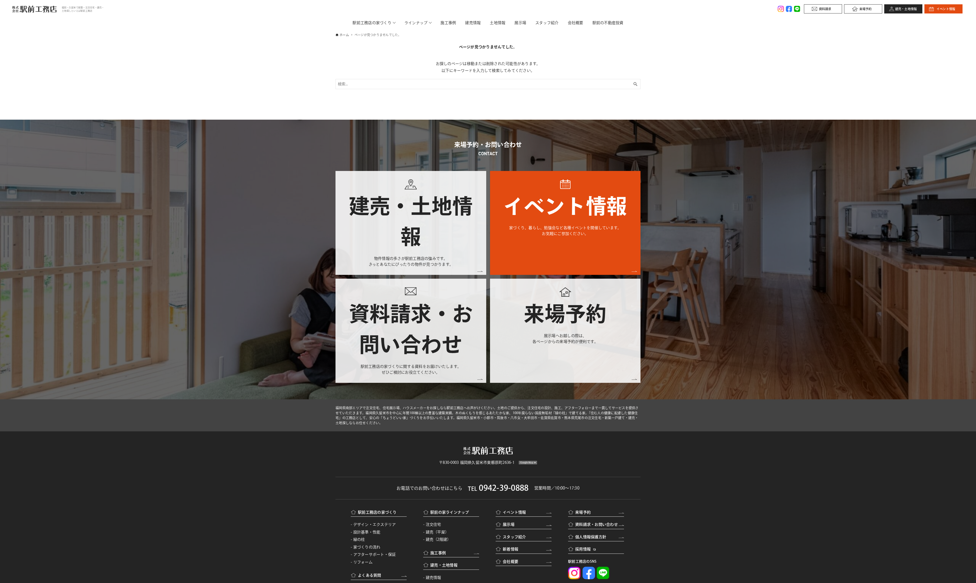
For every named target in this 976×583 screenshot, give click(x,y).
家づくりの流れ (366, 547)
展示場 (520, 23)
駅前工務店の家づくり (372, 23)
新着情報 (510, 549)
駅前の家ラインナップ (449, 512)
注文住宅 (433, 524)
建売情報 (473, 23)
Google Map (526, 462)
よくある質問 (369, 575)
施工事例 (448, 23)
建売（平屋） (437, 532)
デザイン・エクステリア (374, 524)
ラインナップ (416, 23)
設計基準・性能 (366, 532)
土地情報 (497, 23)
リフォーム (363, 562)
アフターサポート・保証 (374, 554)
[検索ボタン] (635, 84)
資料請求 (825, 8)
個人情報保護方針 (590, 537)
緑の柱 (359, 539)
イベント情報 (946, 8)
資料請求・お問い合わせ (596, 524)
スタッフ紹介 (547, 23)
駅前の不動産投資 (607, 23)
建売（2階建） (438, 539)
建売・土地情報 (906, 8)
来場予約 (865, 8)
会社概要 (575, 23)
